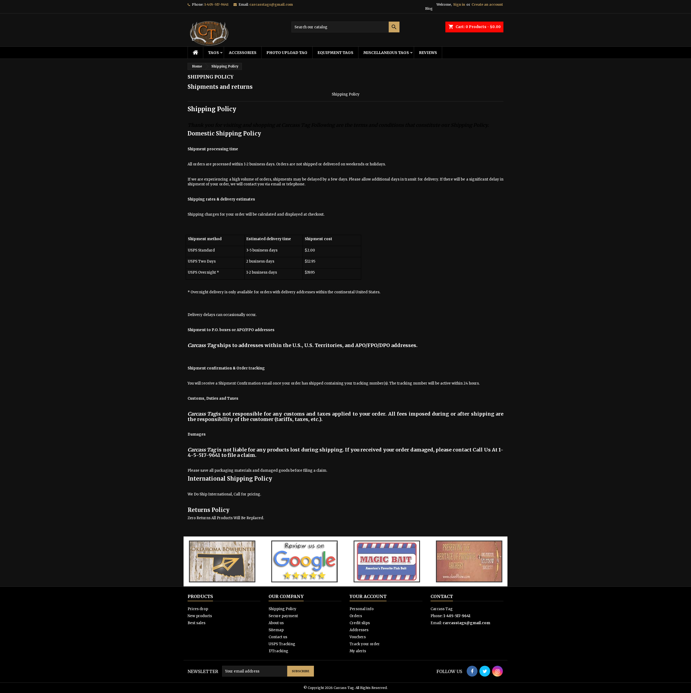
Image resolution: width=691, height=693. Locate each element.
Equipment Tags (335, 52)
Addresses (359, 630)
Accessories (242, 52)
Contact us (278, 637)
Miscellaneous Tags (386, 52)
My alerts (358, 651)
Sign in (459, 4)
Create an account (487, 4)
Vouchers (358, 637)
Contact (442, 596)
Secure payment (283, 616)
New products (200, 616)
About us (276, 623)
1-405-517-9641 (216, 4)
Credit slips (360, 623)
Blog (429, 8)
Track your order (365, 644)
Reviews (428, 52)
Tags (213, 52)
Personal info (362, 609)
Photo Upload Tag (286, 52)
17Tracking (278, 651)
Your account (368, 596)
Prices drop (198, 609)
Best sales (196, 623)
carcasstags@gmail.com (271, 4)
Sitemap (276, 630)
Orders (356, 616)
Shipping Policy (282, 609)
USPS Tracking (282, 644)
